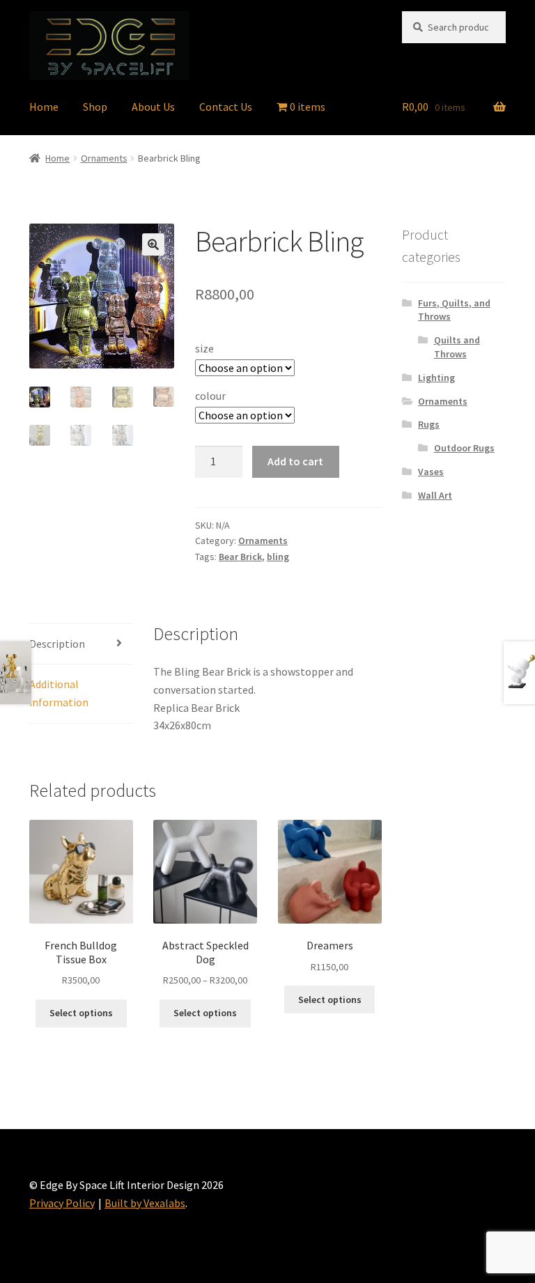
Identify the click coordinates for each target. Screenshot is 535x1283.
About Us (153, 107)
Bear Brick (240, 556)
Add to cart (295, 461)
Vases (431, 471)
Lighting (436, 377)
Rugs (429, 424)
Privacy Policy (62, 1203)
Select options (81, 1012)
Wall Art (435, 495)
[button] (153, 244)
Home (44, 107)
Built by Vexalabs (144, 1203)
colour (210, 396)
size (204, 348)
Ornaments (104, 158)
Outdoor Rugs (464, 448)
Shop (95, 107)
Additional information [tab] (58, 693)
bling (278, 556)
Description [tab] (57, 644)
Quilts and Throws (457, 347)
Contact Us (225, 107)
